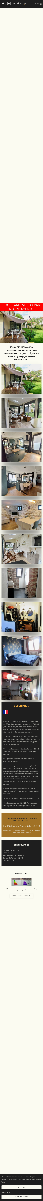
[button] (38, 4)
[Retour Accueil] (18, 4)
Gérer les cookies (21, 1197)
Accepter (21, 1187)
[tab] (5, 712)
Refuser (5, 1192)
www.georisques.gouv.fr (21, 896)
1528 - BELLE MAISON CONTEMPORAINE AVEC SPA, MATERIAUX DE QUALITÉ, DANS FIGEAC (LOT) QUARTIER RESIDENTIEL (21, 353)
